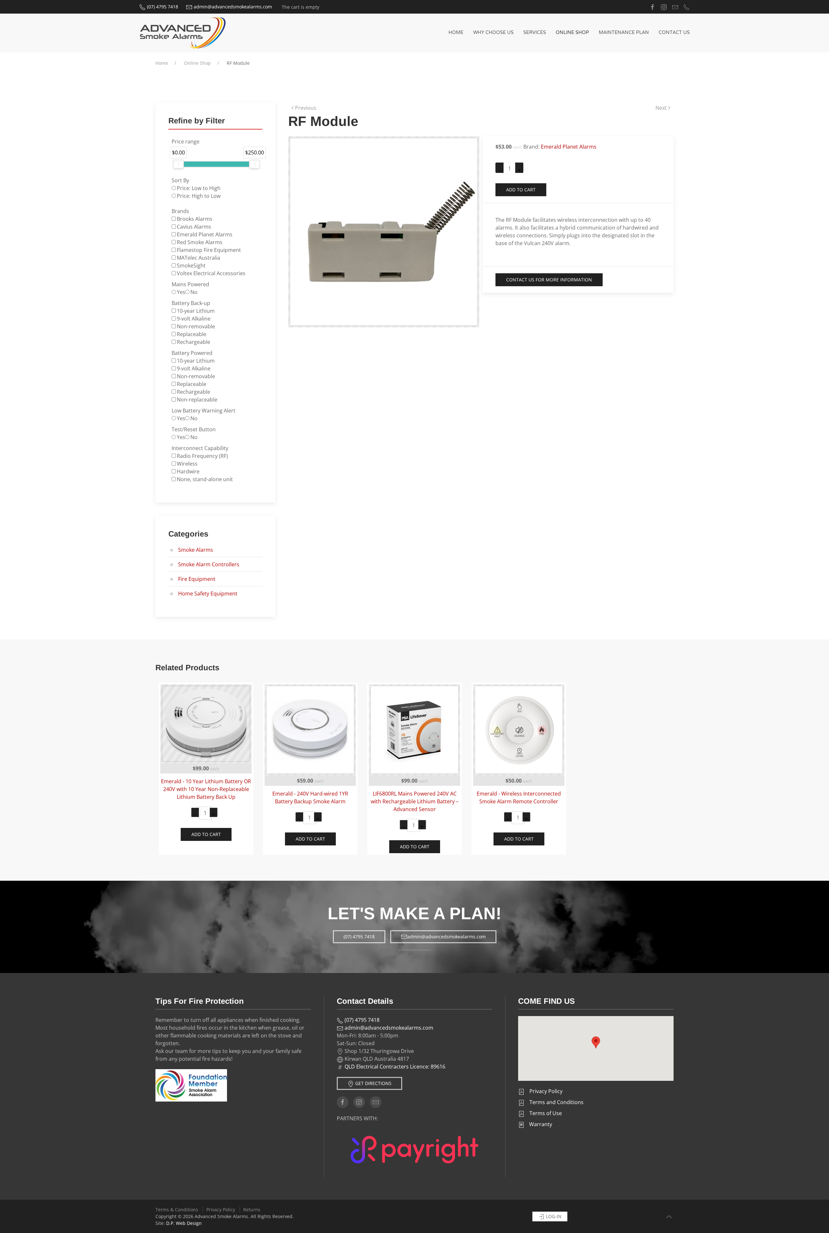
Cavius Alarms (194, 226)
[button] (596, 1042)
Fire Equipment (196, 579)
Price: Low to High (199, 188)
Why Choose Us (493, 33)
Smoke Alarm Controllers (208, 564)
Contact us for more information (549, 280)
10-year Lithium (196, 310)
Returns (251, 1209)
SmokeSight (191, 265)
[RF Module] (384, 231)
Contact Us (674, 33)
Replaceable (191, 334)
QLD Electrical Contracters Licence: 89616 (395, 1066)
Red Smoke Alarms (199, 242)
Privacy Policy (220, 1209)
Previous (305, 107)
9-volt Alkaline (193, 318)
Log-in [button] (553, 1216)
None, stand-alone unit (205, 479)
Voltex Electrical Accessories (211, 273)
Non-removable (196, 326)
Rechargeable (193, 341)
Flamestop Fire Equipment (209, 250)
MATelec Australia (198, 257)
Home (456, 33)
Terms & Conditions (176, 1209)
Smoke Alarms (195, 549)
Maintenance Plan (624, 33)
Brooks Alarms (194, 218)
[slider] (178, 164)
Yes (181, 292)
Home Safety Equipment (207, 593)
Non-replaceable (197, 399)
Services (534, 33)
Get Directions (373, 1083)
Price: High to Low (199, 195)
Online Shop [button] (572, 33)
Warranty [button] (540, 1124)
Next (661, 107)
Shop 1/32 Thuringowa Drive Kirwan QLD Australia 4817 (378, 1054)
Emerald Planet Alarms (568, 146)
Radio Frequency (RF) (202, 455)
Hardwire (188, 471)
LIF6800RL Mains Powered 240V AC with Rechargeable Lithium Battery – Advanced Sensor (415, 801)
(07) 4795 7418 (162, 7)
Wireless (187, 463)
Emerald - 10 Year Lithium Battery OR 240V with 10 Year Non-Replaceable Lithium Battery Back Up (206, 789)
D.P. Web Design (184, 1223)
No (194, 292)
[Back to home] (182, 33)
